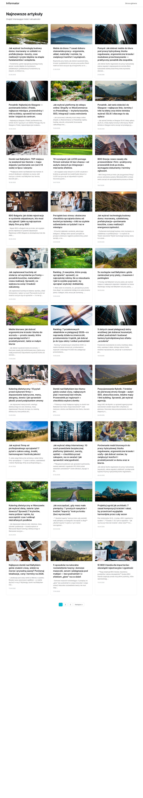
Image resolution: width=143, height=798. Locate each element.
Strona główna (131, 3)
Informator (12, 3)
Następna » (79, 604)
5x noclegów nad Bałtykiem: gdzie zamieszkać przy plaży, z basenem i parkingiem (116, 275)
